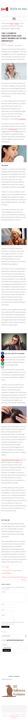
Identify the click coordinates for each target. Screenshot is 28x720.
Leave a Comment (18, 45)
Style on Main (14, 8)
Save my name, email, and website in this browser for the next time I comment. (12, 623)
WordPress (14, 717)
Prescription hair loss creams (10, 460)
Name (3, 604)
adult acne (22, 119)
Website (3, 615)
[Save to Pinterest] (2, 360)
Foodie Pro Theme (15, 714)
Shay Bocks (23, 714)
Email (3, 609)
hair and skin (13, 129)
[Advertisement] (12, 663)
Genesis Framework (14, 716)
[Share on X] (2, 356)
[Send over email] (2, 363)
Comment (4, 591)
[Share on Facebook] (2, 353)
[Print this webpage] (2, 366)
